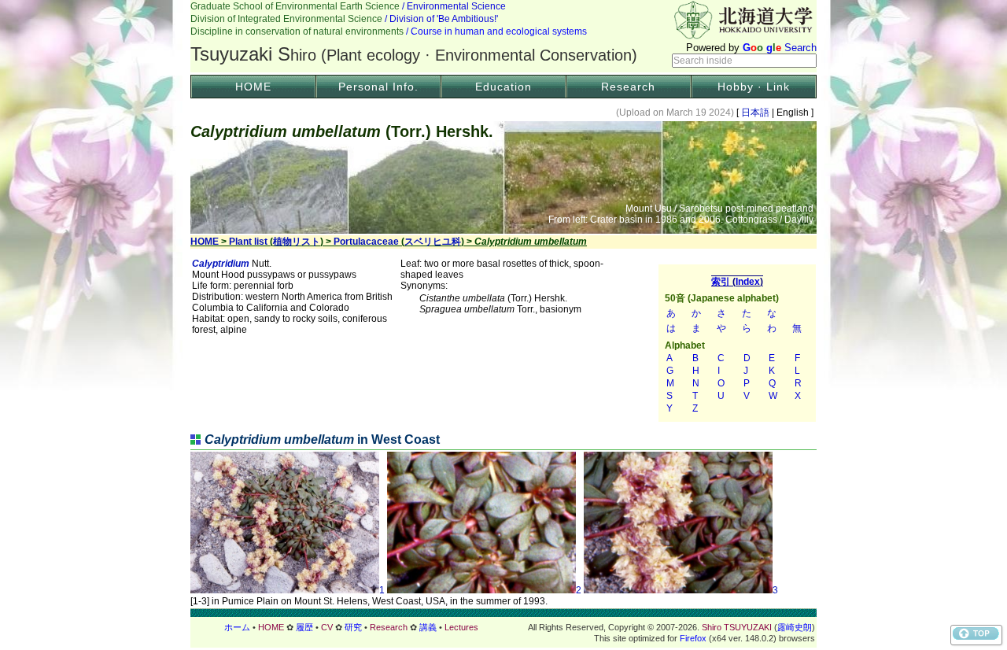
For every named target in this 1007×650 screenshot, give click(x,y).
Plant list (248, 241)
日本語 (755, 112)
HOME (253, 86)
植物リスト (296, 241)
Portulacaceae (366, 241)
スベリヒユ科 (432, 241)
